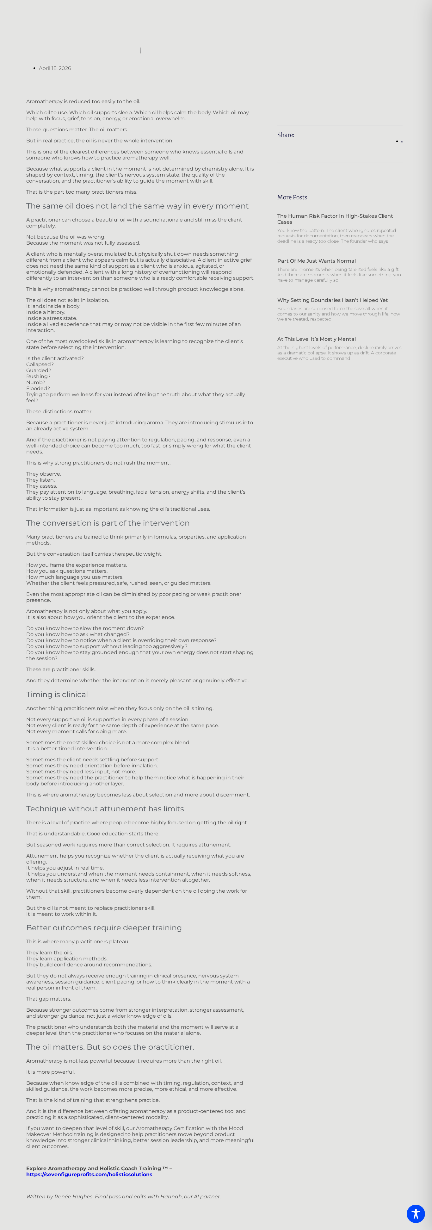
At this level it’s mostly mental (316, 339)
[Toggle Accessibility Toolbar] (416, 1214)
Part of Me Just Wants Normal (316, 261)
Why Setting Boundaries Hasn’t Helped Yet (332, 300)
